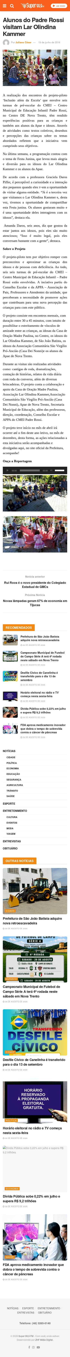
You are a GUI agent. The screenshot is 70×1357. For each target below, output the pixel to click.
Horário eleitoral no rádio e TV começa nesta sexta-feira (40, 694)
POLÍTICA (12, 763)
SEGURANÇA (14, 779)
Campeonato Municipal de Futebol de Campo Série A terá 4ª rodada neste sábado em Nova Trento (43, 656)
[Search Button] (12, 5)
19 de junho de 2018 (49, 42)
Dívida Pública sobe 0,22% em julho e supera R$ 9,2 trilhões (43, 710)
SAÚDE (11, 796)
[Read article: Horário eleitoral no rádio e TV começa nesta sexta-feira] (10, 696)
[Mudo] (51, 470)
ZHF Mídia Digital (44, 1339)
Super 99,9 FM (25, 1336)
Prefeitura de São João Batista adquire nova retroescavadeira (40, 638)
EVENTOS (12, 822)
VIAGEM (11, 833)
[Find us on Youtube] (38, 1347)
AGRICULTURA (15, 785)
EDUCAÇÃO (13, 774)
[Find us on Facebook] (29, 1347)
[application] (35, 470)
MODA (10, 828)
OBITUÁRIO (10, 848)
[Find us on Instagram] (33, 1347)
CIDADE (11, 757)
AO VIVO (60, 6)
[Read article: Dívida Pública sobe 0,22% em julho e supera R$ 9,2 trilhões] (10, 712)
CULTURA (12, 817)
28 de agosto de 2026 (33, 645)
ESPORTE (9, 803)
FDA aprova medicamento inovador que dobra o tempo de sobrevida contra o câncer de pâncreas (43, 728)
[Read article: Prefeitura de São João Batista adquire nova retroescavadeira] (10, 640)
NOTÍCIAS (9, 751)
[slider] (60, 470)
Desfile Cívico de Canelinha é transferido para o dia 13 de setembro (39, 676)
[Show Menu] (4, 5)
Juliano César (23, 42)
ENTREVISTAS (12, 841)
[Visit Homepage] (32, 5)
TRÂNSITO (12, 790)
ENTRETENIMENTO (15, 811)
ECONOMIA (13, 768)
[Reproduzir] (8, 470)
